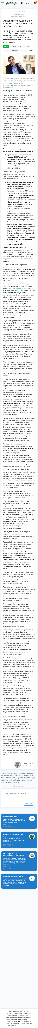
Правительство (17, 46)
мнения (6, 46)
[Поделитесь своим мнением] (19, 795)
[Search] (21, 3)
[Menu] (2, 3)
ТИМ (27, 46)
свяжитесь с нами (15, 85)
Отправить (29, 804)
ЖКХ (7, 50)
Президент (15, 50)
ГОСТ (31, 50)
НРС (24, 50)
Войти (28, 3)
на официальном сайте (17, 288)
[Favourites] (13, 12)
